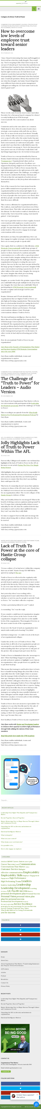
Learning (33, 888)
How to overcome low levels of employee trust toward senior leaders (18, 40)
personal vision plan (25, 896)
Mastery (30, 891)
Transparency (6, 161)
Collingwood (8, 437)
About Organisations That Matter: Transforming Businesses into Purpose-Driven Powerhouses (20, 964)
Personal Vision (8, 896)
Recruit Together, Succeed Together (13, 818)
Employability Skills (11, 875)
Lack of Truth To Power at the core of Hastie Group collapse (20, 552)
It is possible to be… (7, 845)
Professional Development (12, 901)
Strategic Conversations (20, 26)
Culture (34, 372)
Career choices (18, 861)
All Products (5, 969)
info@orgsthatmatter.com (13, 1068)
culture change (6, 373)
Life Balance (4, 891)
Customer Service (9, 869)
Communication (6, 24)
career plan (28, 861)
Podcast (3, 976)
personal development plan (13, 893)
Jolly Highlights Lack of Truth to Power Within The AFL (20, 447)
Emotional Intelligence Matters (11, 832)
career (10, 861)
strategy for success (23, 906)
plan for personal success (12, 899)
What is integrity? (6, 835)
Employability (31, 872)
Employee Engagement (31, 876)
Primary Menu (38, 9)
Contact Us (4, 983)
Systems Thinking (6, 908)
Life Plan (11, 891)
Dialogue (22, 869)
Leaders (24, 24)
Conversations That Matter (21, 372)
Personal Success (33, 894)
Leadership (4, 375)
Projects (25, 901)
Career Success (8, 864)
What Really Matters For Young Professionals (17, 910)
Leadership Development (15, 888)
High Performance (16, 540)
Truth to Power (16, 27)
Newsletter (4, 979)
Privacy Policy (5, 986)
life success (21, 891)
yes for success (8, 912)
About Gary (4, 960)
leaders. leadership (8, 885)
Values (22, 908)
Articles (3, 861)
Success (33, 906)
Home (3, 957)
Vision (26, 908)
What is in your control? (8, 838)
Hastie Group (6, 495)
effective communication (21, 373)
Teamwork (16, 908)
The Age (18, 573)
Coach (17, 864)
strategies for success (8, 906)
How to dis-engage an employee (11, 849)
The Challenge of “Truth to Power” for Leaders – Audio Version (20, 385)
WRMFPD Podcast (26, 375)
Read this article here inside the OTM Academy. (18, 736)
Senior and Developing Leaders (28, 724)
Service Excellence (23, 904)
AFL (2, 437)
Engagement (16, 24)
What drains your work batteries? (12, 842)
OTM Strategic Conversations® (24, 287)
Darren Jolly (29, 437)
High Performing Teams (31, 540)
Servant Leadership (7, 904)
